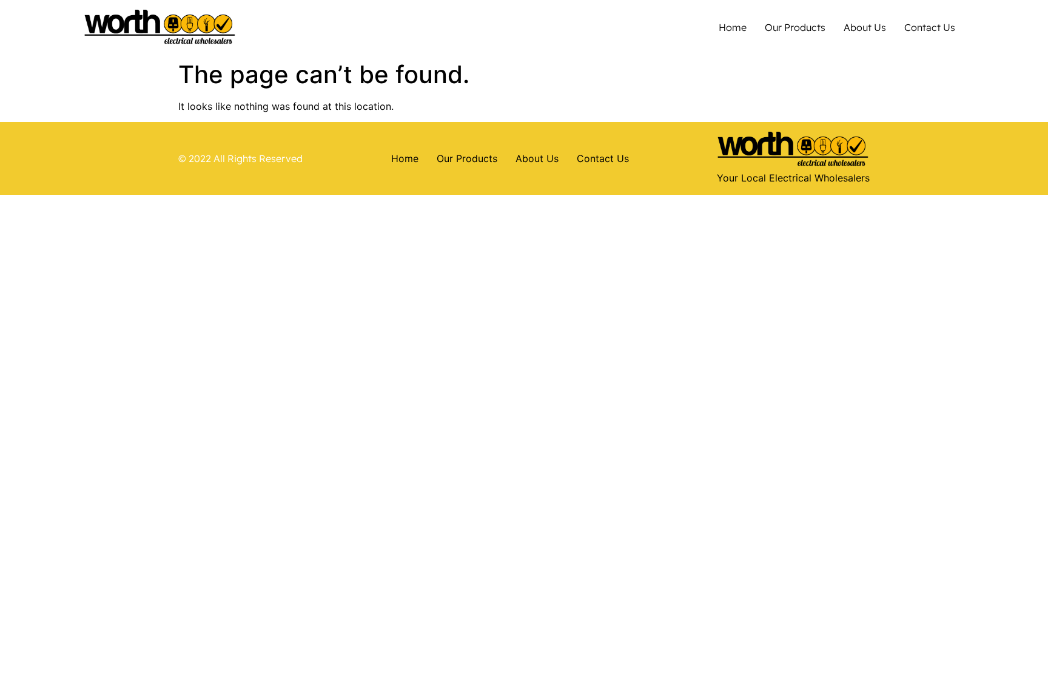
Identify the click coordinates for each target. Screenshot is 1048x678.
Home (733, 27)
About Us (865, 27)
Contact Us (929, 27)
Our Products (795, 27)
